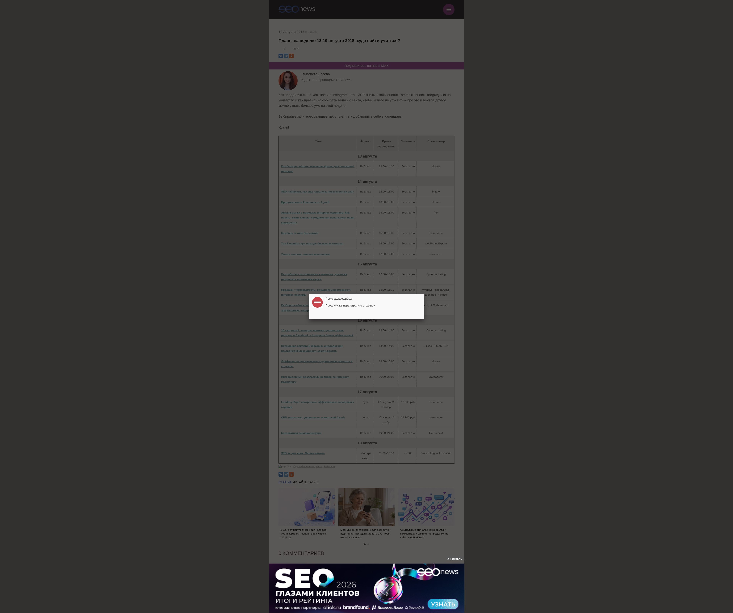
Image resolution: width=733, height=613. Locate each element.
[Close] (423, 294)
